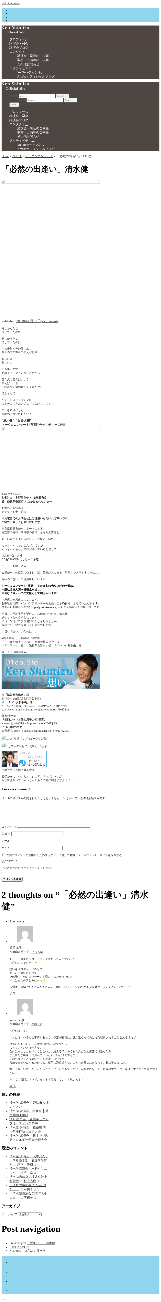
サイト (6, 847)
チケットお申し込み (14, 511)
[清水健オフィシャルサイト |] (15, 32)
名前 (6, 833)
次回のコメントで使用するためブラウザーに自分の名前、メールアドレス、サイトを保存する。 (65, 855)
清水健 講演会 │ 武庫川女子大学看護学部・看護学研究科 (28, 1160)
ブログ (17, 156)
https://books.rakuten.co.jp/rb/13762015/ (47, 730)
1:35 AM (37, 952)
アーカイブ (9, 1214)
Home (5, 156)
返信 (12, 993)
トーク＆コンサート (39, 156)
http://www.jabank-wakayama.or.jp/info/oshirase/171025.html (36, 709)
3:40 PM (36, 1024)
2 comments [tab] (16, 921)
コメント (9, 826)
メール (7, 840)
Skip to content (11, 3)
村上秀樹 (30, 1181)
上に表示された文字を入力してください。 (28, 867)
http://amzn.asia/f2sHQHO (42, 723)
